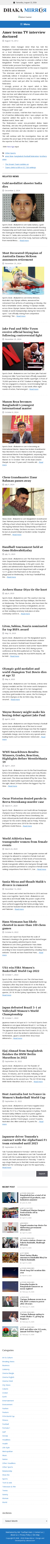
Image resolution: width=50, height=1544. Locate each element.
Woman (5, 1498)
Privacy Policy (25, 1535)
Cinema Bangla (8, 1373)
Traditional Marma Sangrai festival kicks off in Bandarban (32, 1212)
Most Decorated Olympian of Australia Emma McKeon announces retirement (22, 256)
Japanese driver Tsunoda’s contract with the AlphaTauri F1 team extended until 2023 (24, 1140)
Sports (5, 1479)
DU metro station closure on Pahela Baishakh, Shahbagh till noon (32, 1242)
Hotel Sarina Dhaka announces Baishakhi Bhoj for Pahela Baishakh (33, 1257)
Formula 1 (6, 1428)
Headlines (25, 1297)
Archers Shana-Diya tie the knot (24, 589)
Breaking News (8, 1361)
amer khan (9, 156)
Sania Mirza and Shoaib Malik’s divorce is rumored (24, 883)
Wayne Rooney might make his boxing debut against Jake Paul (23, 713)
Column (5, 1389)
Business (24, 1223)
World (4, 1502)
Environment (7, 1404)
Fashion (5, 1408)
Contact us (38, 1532)
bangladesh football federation (26, 156)
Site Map (36, 1535)
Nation (5, 1459)
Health (5, 1443)
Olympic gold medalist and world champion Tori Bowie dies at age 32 (24, 672)
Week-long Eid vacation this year (32, 1271)
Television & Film (9, 1486)
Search (42, 1174)
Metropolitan (7, 1451)
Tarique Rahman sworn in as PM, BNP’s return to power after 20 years (33, 1301)
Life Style (6, 1447)
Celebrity (6, 1369)
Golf (4, 1432)
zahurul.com (30, 1540)
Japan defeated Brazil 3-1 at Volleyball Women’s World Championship (21, 1011)
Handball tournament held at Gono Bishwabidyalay (22, 548)
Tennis (5, 1490)
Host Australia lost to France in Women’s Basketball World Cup (23, 1095)
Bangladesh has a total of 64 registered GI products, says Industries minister (33, 1197)
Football (5, 1424)
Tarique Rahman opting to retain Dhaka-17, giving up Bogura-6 (32, 1316)
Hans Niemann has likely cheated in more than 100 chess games (24, 925)
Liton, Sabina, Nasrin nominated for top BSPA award (24, 627)
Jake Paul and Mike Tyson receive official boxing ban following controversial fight (22, 332)
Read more (24, 240)
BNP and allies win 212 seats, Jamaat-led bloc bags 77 (33, 1330)
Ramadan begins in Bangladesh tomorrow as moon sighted (31, 1286)
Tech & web (7, 1482)
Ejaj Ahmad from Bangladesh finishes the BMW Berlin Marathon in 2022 (22, 1054)
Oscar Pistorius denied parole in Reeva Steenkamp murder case (24, 800)
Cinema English (8, 1377)
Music (4, 1455)
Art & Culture (27, 1208)
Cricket (5, 1393)
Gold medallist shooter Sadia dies (22, 184)
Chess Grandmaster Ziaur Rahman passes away (19, 478)
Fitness (5, 1420)
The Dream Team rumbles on (17, 164)
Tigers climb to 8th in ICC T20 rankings (20, 167)
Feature (5, 1412)
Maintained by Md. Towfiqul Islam (19, 1532)
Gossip (5, 1436)
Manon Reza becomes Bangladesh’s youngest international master (18, 405)
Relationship (7, 1471)
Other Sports (10, 153)
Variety (5, 1494)
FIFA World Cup (8, 1416)
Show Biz (6, 1475)
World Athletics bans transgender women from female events (25, 842)
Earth (4, 1396)
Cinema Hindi (7, 1381)
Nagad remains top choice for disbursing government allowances (33, 1227)
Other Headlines (27, 1193)
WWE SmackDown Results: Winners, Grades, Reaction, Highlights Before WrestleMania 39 (24, 757)
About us (14, 1535)
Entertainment (8, 1400)
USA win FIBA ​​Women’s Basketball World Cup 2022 (20, 969)
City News (25, 1253)
